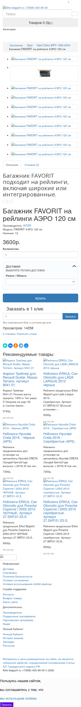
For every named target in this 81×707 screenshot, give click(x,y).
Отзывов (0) (32, 165)
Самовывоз (10, 572)
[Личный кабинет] (68, 2)
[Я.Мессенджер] (5, 345)
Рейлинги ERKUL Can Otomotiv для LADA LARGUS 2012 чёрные (60, 379)
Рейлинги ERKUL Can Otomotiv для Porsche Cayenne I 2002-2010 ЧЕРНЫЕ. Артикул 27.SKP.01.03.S (20, 509)
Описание (12, 165)
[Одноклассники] (15, 345)
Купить (40, 298)
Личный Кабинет (13, 634)
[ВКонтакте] (10, 345)
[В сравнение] (10, 201)
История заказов (13, 638)
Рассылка (9, 645)
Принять (7, 704)
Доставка (8, 569)
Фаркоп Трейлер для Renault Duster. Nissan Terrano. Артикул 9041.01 (20, 379)
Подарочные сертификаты (19, 616)
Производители (12, 612)
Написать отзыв (27, 334)
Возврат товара (12, 598)
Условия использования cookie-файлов (27, 584)
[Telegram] (21, 345)
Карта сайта (10, 602)
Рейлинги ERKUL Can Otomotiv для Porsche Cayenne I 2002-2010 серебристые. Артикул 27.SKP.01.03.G (60, 511)
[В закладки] (5, 201)
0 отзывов (9, 334)
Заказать (70, 316)
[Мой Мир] (26, 345)
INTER (27, 225)
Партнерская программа (18, 620)
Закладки (8, 642)
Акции (6, 624)
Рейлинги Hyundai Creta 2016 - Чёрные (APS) (19, 437)
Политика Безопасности (17, 576)
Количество (11, 249)
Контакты (8, 594)
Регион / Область (16, 275)
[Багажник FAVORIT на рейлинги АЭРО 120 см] (44, 59)
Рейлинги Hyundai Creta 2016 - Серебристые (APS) (59, 437)
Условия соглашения (16, 580)
